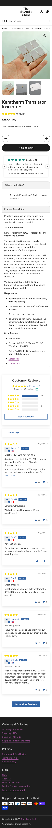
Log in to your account (13, 790)
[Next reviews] (47, 166)
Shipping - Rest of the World (16, 740)
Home (4, 28)
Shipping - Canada (11, 737)
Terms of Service (10, 757)
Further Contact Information (16, 786)
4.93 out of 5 (33, 386)
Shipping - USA (9, 733)
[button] (47, 12)
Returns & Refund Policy (14, 754)
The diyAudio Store (26, 12)
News (4, 774)
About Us (6, 778)
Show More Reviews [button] (26, 704)
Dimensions (14, 363)
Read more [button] (9, 475)
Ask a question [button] (26, 416)
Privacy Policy (9, 761)
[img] (11, 444)
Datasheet (14, 358)
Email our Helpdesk (11, 782)
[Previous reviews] (4, 166)
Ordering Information (12, 729)
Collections (16, 28)
